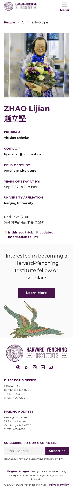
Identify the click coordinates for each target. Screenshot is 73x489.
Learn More (36, 293)
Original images (18, 471)
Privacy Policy (59, 484)
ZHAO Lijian (40, 22)
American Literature (20, 170)
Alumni (23, 22)
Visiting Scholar (16, 137)
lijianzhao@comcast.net (23, 154)
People (9, 22)
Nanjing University (18, 203)
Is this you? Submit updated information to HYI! (30, 235)
